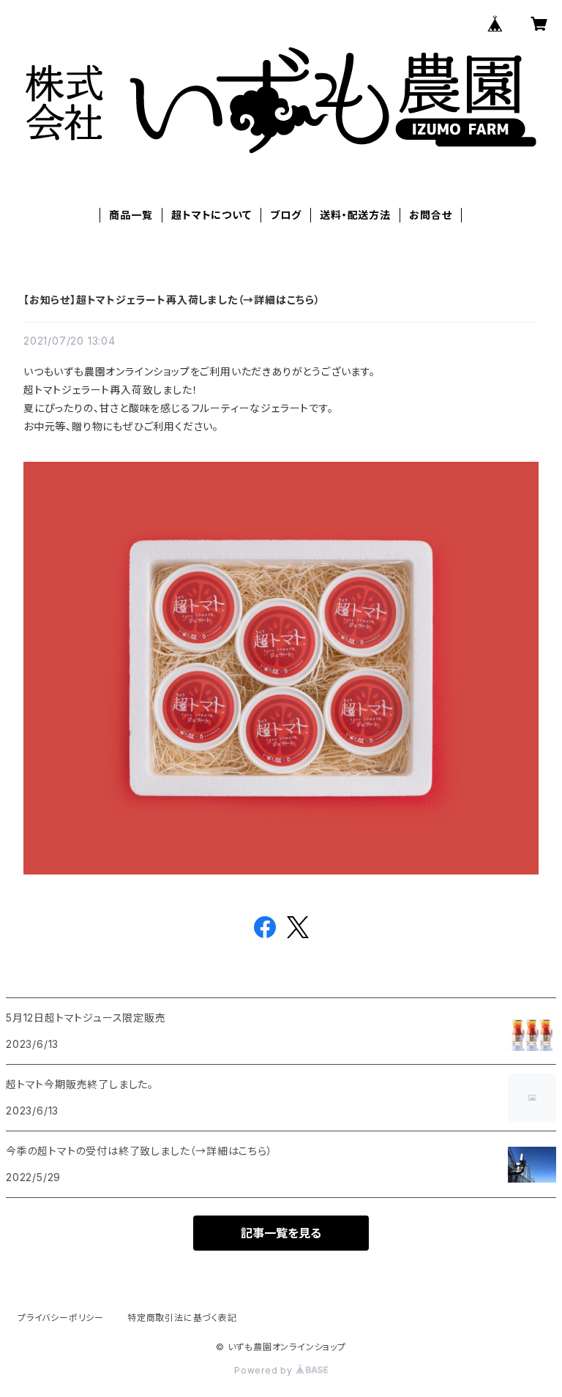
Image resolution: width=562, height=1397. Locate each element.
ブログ (285, 215)
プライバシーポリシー (61, 1317)
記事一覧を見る (281, 1233)
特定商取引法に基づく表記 (182, 1317)
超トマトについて (211, 215)
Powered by (265, 1370)
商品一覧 (130, 215)
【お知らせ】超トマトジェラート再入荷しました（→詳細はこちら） (172, 299)
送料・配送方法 (355, 215)
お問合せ (430, 215)
